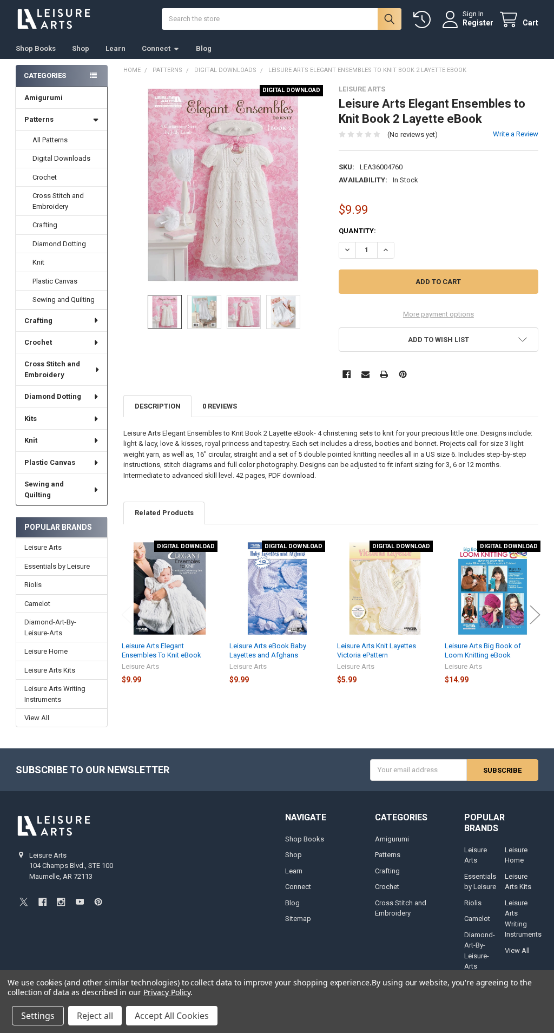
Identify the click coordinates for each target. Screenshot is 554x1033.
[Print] (384, 374)
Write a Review (515, 134)
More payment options (438, 314)
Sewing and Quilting (63, 299)
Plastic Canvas (54, 281)
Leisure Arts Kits (49, 670)
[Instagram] (61, 902)
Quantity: (357, 231)
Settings (38, 1016)
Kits (30, 418)
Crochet (44, 177)
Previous (126, 614)
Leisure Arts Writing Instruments (54, 694)
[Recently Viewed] (424, 19)
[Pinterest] (403, 374)
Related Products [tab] (164, 513)
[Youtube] (80, 902)
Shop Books (36, 48)
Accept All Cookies (172, 1016)
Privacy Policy (166, 992)
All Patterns (50, 140)
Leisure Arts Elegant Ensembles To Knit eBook (161, 650)
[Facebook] (346, 374)
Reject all (95, 1016)
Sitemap (298, 918)
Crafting (44, 225)
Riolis (33, 585)
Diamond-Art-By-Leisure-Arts (50, 627)
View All (36, 718)
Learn (115, 48)
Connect (156, 48)
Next (535, 614)
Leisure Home (46, 651)
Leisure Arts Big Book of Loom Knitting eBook (483, 650)
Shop (80, 48)
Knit (38, 262)
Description (158, 406)
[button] (438, 339)
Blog (204, 48)
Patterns (39, 119)
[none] (223, 185)
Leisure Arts (43, 547)
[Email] (365, 374)
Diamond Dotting (59, 244)
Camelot (37, 604)
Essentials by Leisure (57, 566)
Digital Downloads (61, 158)
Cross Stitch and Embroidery (58, 201)
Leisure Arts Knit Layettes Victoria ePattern (376, 650)
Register (478, 22)
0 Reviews (219, 406)
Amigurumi (43, 98)
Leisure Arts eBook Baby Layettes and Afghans (267, 650)
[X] (23, 902)
